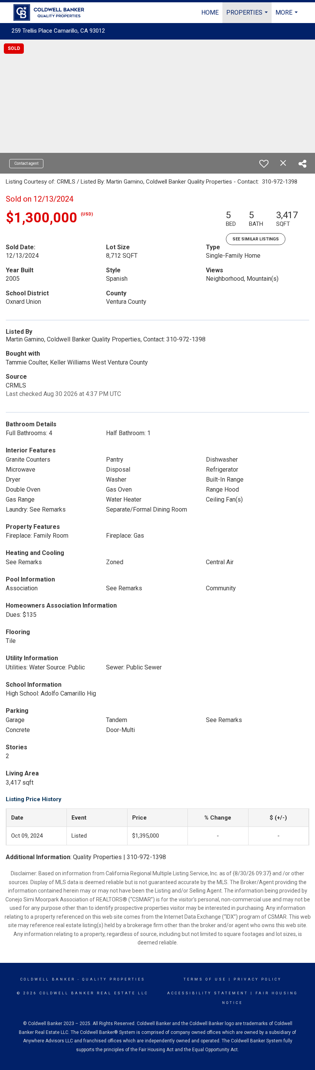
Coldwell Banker (47, 979)
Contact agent (26, 163)
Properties (248, 16)
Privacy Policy (258, 979)
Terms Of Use (205, 979)
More (287, 16)
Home (210, 12)
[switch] (264, 163)
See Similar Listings (255, 239)
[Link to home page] (52, 12)
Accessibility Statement (207, 993)
